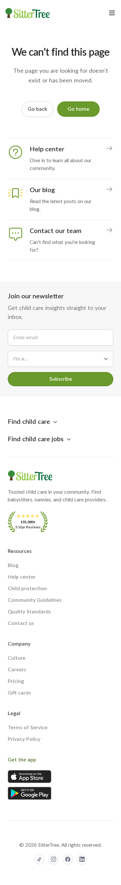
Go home (78, 109)
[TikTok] (39, 859)
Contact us (21, 623)
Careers (17, 669)
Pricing (16, 681)
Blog (13, 565)
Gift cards (19, 692)
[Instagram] (53, 859)
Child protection (27, 588)
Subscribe (60, 379)
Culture (16, 658)
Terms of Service (27, 727)
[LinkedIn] (82, 859)
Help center (21, 577)
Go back (37, 109)
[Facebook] (68, 859)
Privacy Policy (24, 739)
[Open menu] (112, 13)
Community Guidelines (35, 600)
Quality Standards (29, 611)
